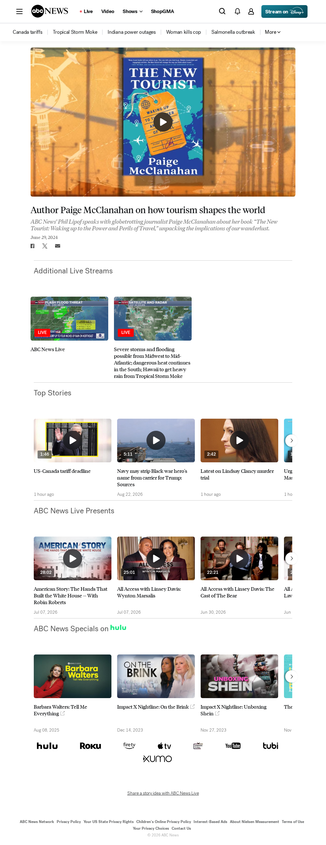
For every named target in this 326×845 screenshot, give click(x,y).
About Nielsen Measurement (254, 821)
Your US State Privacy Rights (108, 821)
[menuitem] (27, 32)
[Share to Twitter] (45, 246)
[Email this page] (57, 246)
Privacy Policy (69, 821)
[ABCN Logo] (49, 11)
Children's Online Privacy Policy (163, 821)
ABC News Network (37, 821)
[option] (69, 338)
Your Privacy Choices (151, 828)
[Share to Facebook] (32, 246)
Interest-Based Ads (210, 821)
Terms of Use (293, 821)
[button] (19, 11)
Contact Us (181, 828)
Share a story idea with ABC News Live (163, 793)
